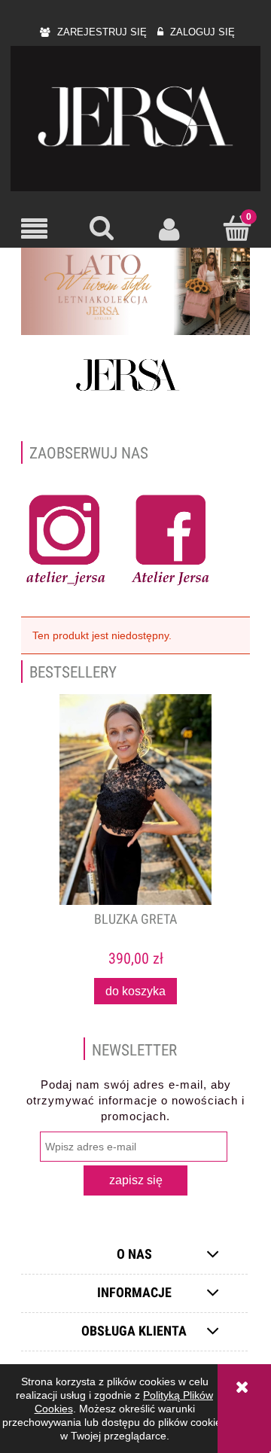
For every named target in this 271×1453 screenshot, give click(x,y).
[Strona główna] (135, 119)
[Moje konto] (169, 228)
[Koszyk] (237, 227)
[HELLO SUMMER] (135, 291)
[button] (34, 228)
